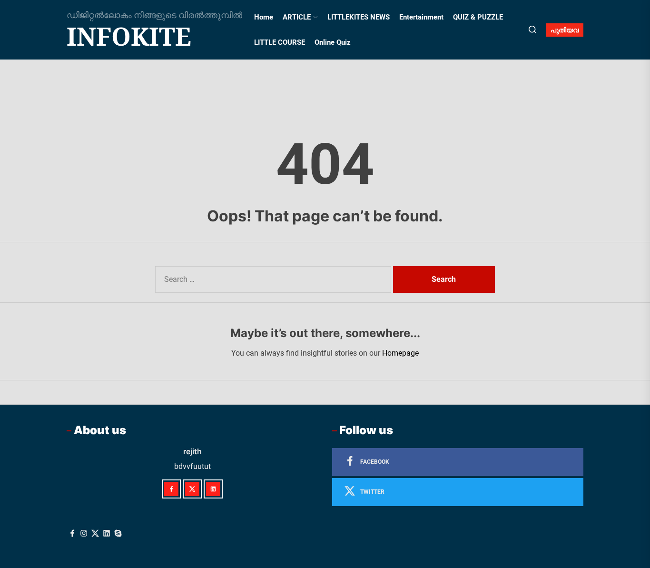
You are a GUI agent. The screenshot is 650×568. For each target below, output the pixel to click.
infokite (129, 36)
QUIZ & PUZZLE (478, 17)
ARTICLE (297, 17)
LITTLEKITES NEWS (358, 17)
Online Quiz (333, 42)
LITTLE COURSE (279, 42)
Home (263, 17)
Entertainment (421, 17)
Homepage (400, 353)
